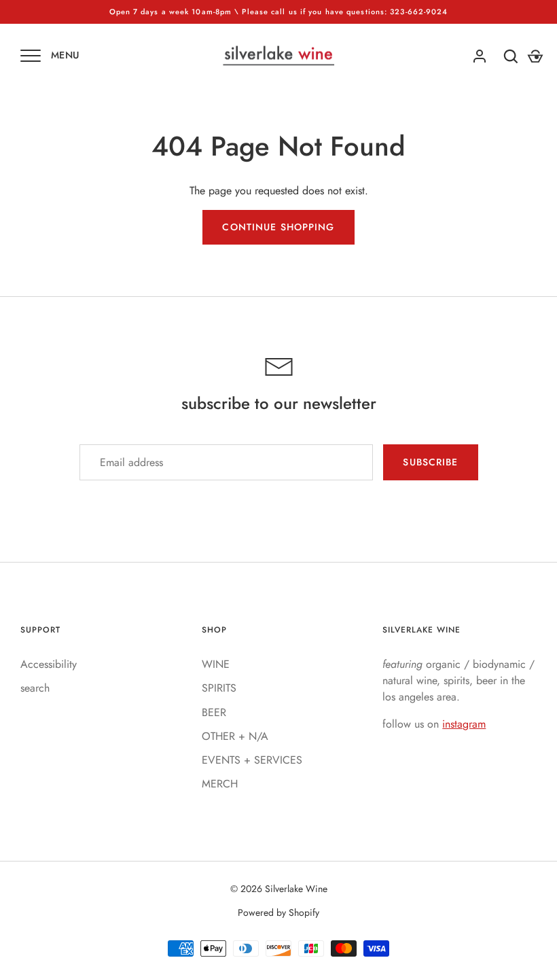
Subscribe (430, 462)
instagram (464, 724)
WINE (216, 664)
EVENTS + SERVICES (252, 760)
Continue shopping (278, 227)
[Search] (511, 56)
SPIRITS (219, 688)
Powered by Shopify (278, 912)
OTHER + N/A (235, 736)
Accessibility (48, 664)
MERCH (220, 784)
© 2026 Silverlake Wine (278, 888)
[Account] (480, 56)
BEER (214, 712)
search (35, 688)
